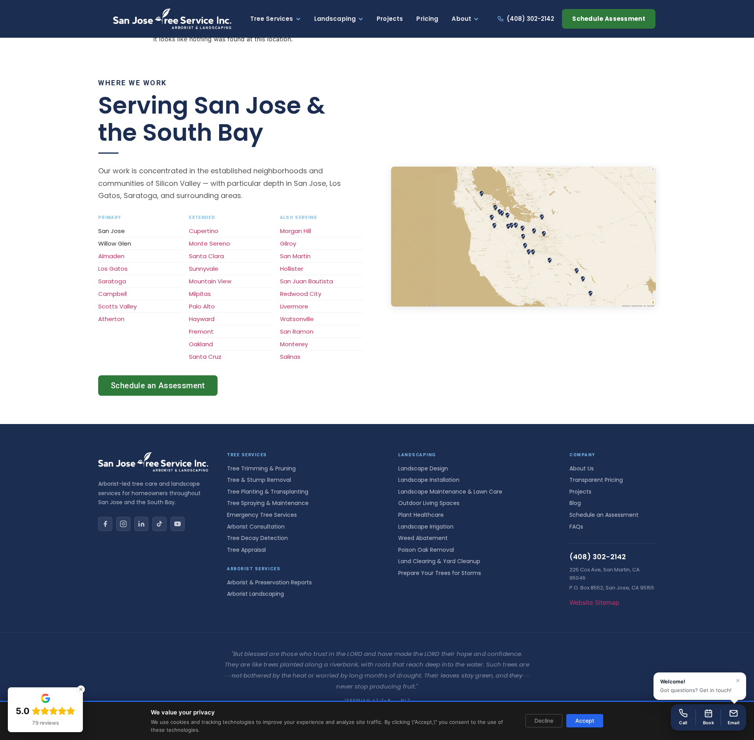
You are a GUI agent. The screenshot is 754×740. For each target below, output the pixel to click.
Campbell (112, 294)
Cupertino (203, 231)
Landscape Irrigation (426, 527)
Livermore (294, 306)
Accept (584, 720)
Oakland (201, 344)
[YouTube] (177, 524)
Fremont (201, 331)
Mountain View (210, 281)
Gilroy (288, 243)
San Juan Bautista (306, 281)
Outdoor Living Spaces (428, 503)
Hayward (201, 319)
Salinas (290, 357)
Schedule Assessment (608, 19)
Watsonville (297, 319)
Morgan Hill (295, 231)
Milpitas (200, 294)
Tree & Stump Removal (259, 480)
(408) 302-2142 (530, 19)
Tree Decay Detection (257, 538)
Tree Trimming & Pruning (261, 468)
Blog (575, 503)
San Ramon (296, 331)
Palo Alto (202, 306)
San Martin (295, 256)
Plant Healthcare (421, 515)
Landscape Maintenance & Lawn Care (450, 492)
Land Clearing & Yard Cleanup (439, 561)
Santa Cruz (205, 357)
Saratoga (112, 281)
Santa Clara (206, 256)
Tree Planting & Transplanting (267, 492)
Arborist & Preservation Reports (269, 582)
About (461, 19)
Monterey (294, 344)
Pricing (427, 19)
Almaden (111, 256)
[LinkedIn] (141, 524)
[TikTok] (159, 524)
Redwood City (300, 294)
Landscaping (335, 19)
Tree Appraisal (246, 550)
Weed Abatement (423, 538)
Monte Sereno (209, 243)
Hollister (291, 268)
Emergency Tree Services (262, 515)
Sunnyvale (203, 268)
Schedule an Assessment (158, 385)
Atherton (111, 319)
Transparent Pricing (596, 480)
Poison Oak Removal (426, 550)
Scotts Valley (117, 306)
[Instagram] (123, 524)
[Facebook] (105, 524)
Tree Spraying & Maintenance (268, 503)
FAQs (576, 527)
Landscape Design (423, 468)
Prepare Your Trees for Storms (439, 573)
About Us (581, 468)
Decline (543, 720)
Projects (390, 19)
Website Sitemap (594, 602)
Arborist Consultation (256, 527)
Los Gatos (113, 268)
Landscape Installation (428, 480)
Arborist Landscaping (255, 594)
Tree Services (271, 19)
